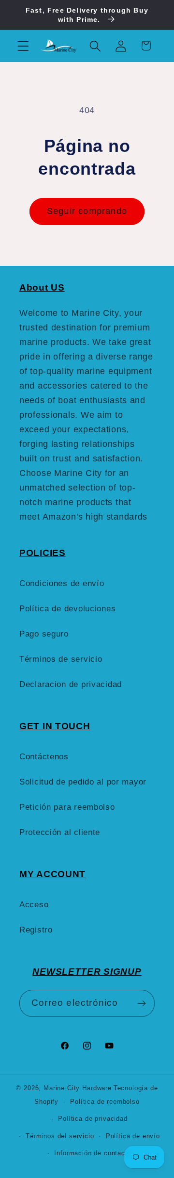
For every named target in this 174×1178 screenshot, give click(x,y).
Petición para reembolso (67, 807)
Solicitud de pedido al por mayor (82, 781)
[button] (23, 46)
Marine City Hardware (78, 1088)
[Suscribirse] (141, 1003)
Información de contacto (92, 1153)
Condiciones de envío (61, 583)
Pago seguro (44, 633)
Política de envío (133, 1136)
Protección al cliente (59, 832)
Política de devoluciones (67, 608)
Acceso (33, 904)
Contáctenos (44, 756)
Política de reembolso (105, 1101)
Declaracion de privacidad (70, 684)
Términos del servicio (60, 1136)
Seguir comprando (87, 211)
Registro (36, 929)
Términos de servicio (60, 659)
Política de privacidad (92, 1118)
